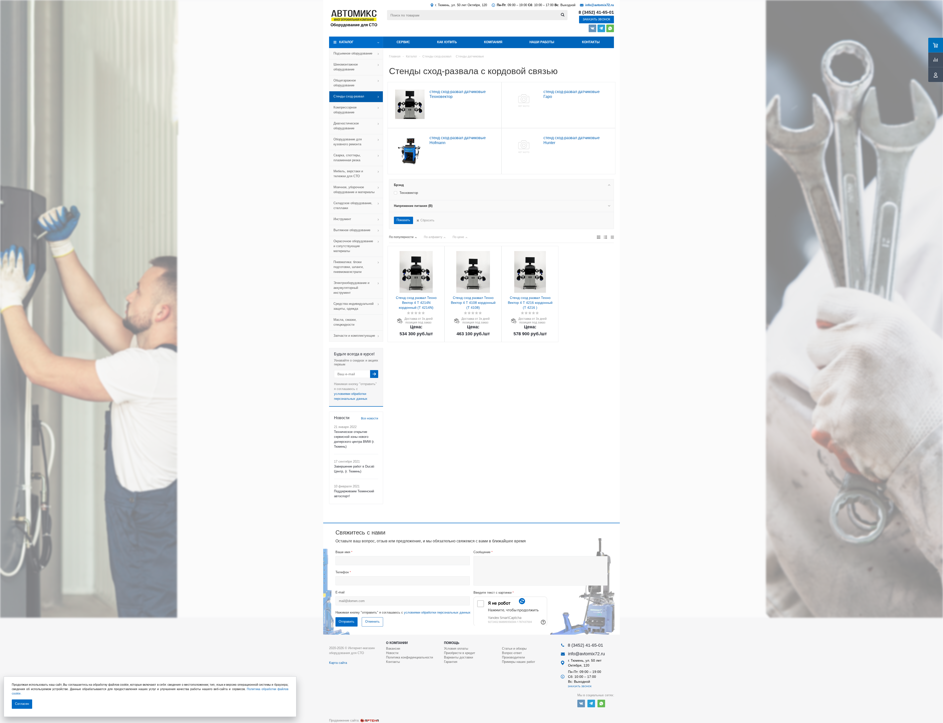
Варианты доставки (458, 657)
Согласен (22, 704)
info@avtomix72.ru (599, 5)
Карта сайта (338, 663)
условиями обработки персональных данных (437, 612)
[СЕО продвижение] (370, 720)
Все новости (369, 418)
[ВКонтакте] (592, 28)
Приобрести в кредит (459, 653)
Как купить (447, 42)
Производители (513, 657)
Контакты (591, 42)
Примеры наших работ (518, 662)
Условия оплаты (456, 648)
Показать (403, 220)
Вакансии (393, 648)
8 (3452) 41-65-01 (596, 12)
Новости (392, 653)
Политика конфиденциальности (409, 657)
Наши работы (541, 42)
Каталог (346, 42)
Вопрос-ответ (512, 653)
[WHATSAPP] (610, 28)
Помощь (451, 643)
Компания (493, 42)
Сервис (403, 42)
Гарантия (450, 662)
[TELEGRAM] (601, 28)
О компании (397, 643)
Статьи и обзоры (514, 648)
